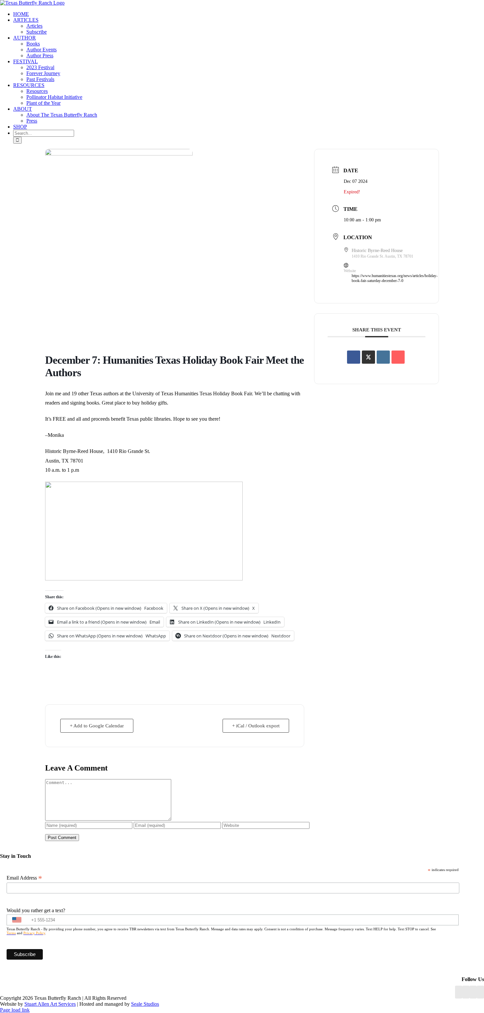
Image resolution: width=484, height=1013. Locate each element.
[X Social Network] (368, 357)
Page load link (15, 1010)
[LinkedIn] (466, 992)
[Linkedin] (383, 357)
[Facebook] (458, 992)
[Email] (398, 357)
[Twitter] (480, 992)
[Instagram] (473, 992)
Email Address (24, 878)
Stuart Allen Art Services (50, 1004)
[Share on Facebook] (353, 357)
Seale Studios (145, 1004)
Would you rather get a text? (36, 910)
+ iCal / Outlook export (256, 725)
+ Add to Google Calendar (97, 725)
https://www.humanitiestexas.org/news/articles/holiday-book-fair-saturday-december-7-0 (395, 278)
